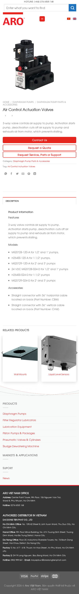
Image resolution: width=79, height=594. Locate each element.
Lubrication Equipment (17, 426)
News (6, 478)
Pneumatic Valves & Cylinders (21, 440)
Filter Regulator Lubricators (19, 420)
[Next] (76, 360)
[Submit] (72, 7)
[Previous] (2, 360)
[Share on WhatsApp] (5, 173)
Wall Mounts (20, 374)
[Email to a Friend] (23, 173)
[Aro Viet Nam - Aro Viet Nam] (18, 18)
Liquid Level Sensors (59, 374)
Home (6, 101)
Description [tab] (12, 200)
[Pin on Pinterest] (29, 173)
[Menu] (42, 18)
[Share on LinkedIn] (34, 173)
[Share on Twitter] (17, 173)
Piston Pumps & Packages (19, 433)
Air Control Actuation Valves (21, 166)
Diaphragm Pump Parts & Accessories (31, 160)
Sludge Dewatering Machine (21, 446)
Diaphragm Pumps (23, 101)
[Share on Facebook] (11, 173)
